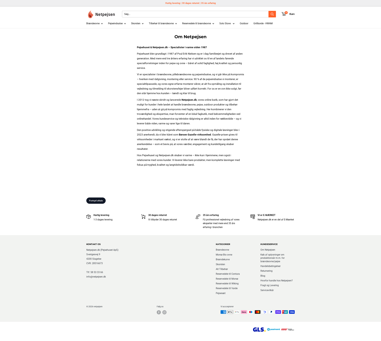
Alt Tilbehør (222, 269)
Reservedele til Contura (228, 273)
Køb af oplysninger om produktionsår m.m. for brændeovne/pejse (272, 258)
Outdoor (244, 23)
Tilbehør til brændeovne (161, 23)
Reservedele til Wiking (227, 283)
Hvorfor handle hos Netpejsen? (276, 280)
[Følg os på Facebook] (159, 312)
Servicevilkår (267, 290)
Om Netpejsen (267, 249)
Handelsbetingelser (270, 266)
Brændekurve (223, 259)
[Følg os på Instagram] (164, 312)
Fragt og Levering (269, 285)
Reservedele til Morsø (227, 278)
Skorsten (135, 23)
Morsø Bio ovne (224, 254)
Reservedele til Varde (227, 288)
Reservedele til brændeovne (196, 23)
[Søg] (272, 14)
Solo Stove (225, 23)
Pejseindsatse (115, 23)
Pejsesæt (220, 293)
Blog (262, 275)
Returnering (266, 270)
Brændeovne (93, 23)
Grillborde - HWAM (263, 23)
